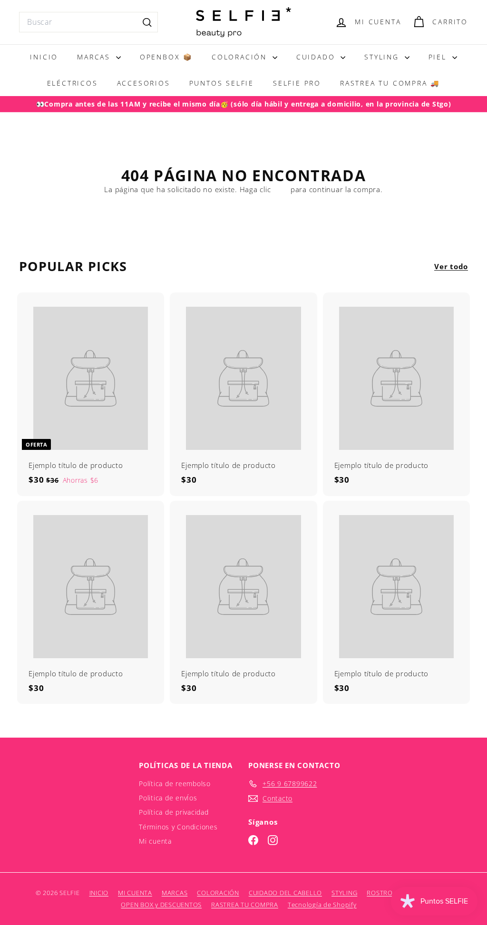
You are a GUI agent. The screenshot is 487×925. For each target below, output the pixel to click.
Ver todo (451, 266)
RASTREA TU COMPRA (244, 904)
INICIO (44, 56)
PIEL (439, 56)
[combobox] (88, 22)
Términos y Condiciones (178, 826)
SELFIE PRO (297, 83)
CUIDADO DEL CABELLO (285, 892)
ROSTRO (380, 892)
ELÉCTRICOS (72, 83)
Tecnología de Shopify (322, 904)
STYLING (383, 56)
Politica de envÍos (168, 797)
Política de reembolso (175, 783)
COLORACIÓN (241, 56)
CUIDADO (317, 56)
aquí (280, 189)
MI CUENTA (135, 892)
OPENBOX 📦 (166, 56)
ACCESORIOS (143, 83)
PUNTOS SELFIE (221, 83)
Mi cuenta (155, 841)
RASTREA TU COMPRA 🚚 (390, 83)
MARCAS (95, 56)
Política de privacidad (174, 812)
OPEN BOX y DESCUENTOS (161, 904)
